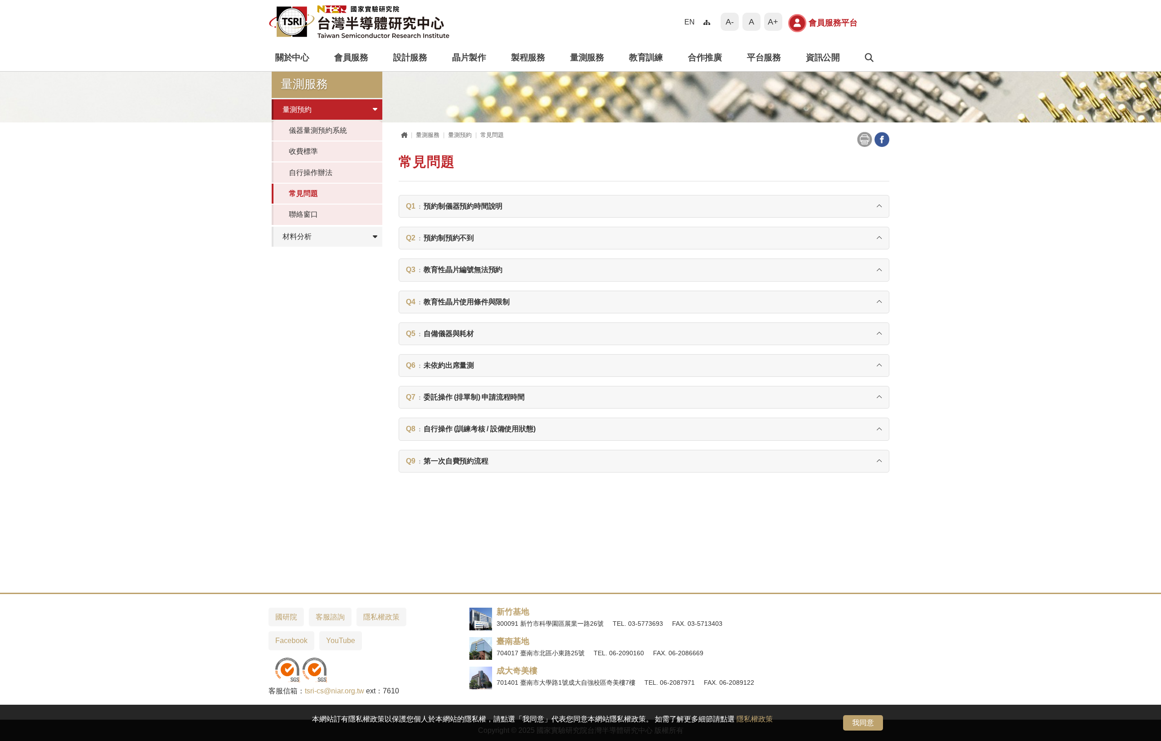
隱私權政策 (755, 719)
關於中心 (292, 57)
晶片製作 (469, 57)
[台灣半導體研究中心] (359, 22)
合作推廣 (705, 57)
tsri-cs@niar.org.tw (334, 691)
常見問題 (303, 193)
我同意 (863, 722)
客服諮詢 (330, 617)
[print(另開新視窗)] (864, 138)
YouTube (340, 640)
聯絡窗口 (303, 214)
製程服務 (528, 57)
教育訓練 (646, 57)
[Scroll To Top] (1145, 731)
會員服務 (351, 57)
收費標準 (303, 151)
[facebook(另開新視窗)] (881, 138)
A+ (773, 21)
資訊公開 (822, 57)
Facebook (291, 640)
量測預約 (297, 109)
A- (730, 21)
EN (689, 22)
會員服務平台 (833, 22)
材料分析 (297, 236)
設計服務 (410, 57)
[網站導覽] (707, 22)
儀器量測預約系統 (318, 130)
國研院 (286, 617)
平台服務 (764, 57)
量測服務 (587, 57)
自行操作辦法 (310, 172)
